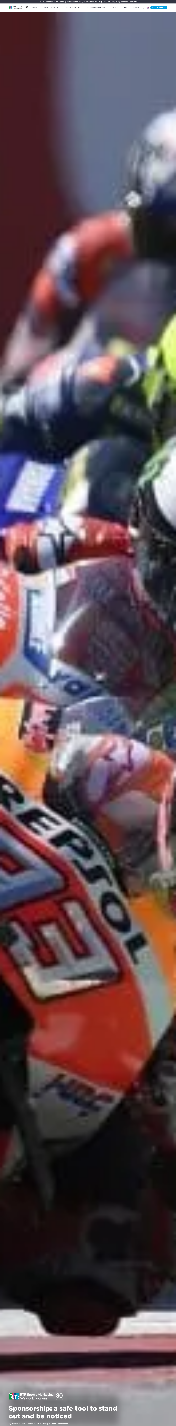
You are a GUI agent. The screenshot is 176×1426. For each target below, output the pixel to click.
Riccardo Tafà (18, 1423)
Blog (125, 7)
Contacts (136, 7)
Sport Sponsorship (59, 1423)
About (34, 7)
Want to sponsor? (158, 7)
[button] (148, 8)
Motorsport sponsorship (95, 7)
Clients (114, 7)
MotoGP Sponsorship (73, 7)
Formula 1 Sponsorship (52, 7)
